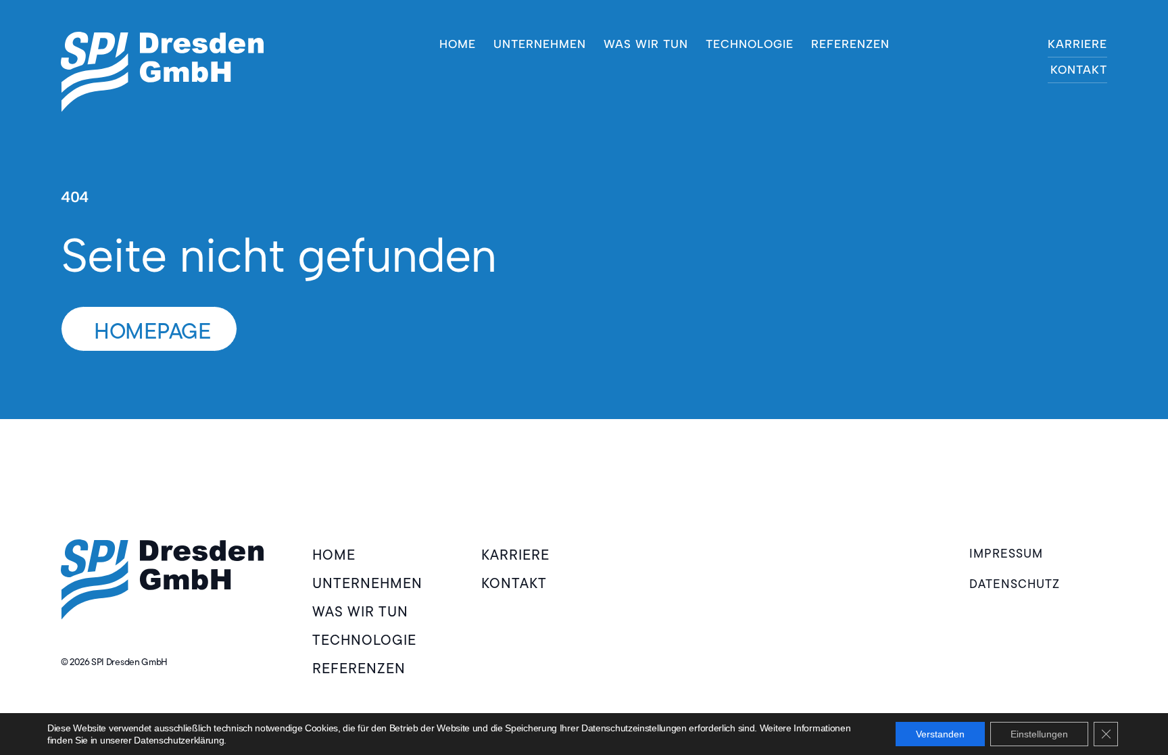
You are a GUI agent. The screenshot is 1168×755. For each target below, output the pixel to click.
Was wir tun (646, 44)
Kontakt (1078, 69)
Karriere (1077, 44)
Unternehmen (539, 44)
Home (457, 44)
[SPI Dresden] (162, 72)
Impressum (1006, 553)
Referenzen (850, 44)
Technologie (750, 44)
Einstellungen (1039, 734)
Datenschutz (1014, 584)
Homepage (152, 331)
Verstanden (940, 734)
